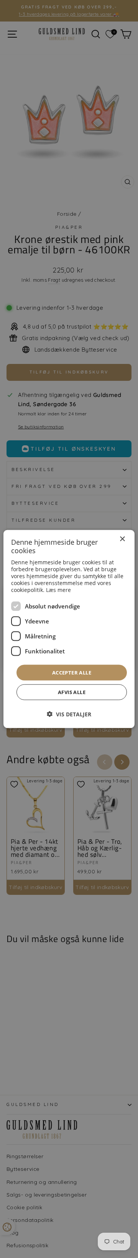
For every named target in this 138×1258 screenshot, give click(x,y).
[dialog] (69, 629)
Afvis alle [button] (71, 692)
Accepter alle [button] (71, 672)
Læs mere (58, 589)
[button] (69, 714)
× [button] (122, 539)
